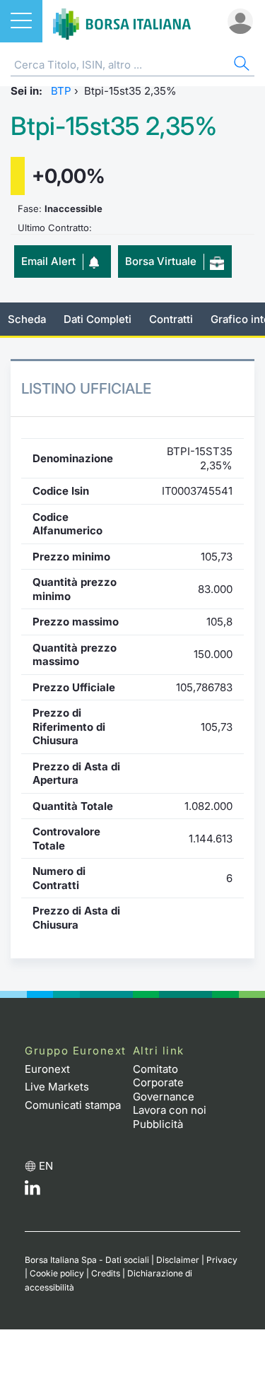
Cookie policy (57, 1273)
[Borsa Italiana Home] (121, 21)
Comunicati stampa (73, 1105)
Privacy (221, 1259)
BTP (61, 91)
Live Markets (57, 1086)
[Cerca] (240, 65)
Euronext (47, 1069)
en (46, 1165)
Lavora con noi (169, 1110)
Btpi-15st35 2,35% (114, 126)
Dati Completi (97, 319)
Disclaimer (177, 1259)
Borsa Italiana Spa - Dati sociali (87, 1259)
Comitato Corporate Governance (163, 1082)
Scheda (27, 319)
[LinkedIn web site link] (32, 1191)
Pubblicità (158, 1124)
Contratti (171, 319)
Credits (105, 1273)
